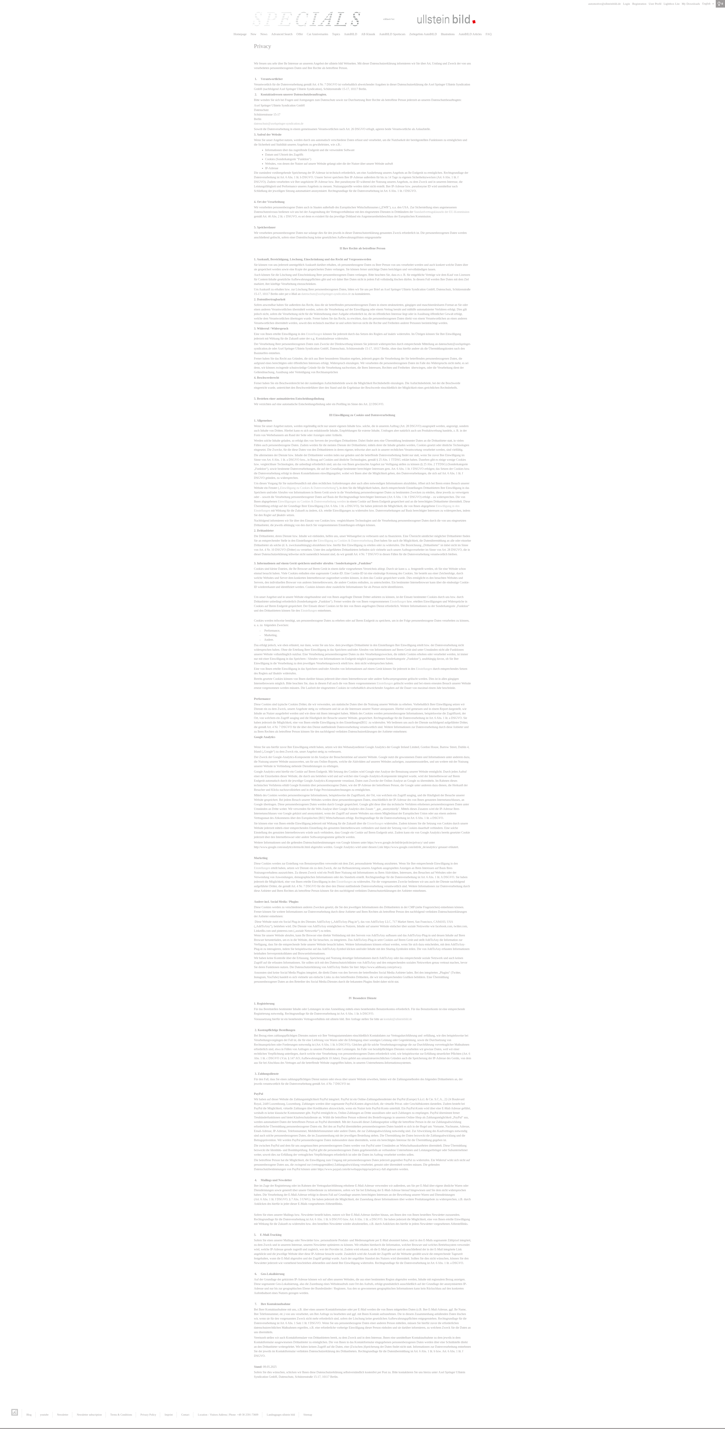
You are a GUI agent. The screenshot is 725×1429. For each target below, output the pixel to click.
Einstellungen (314, 334)
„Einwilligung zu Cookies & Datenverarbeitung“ (308, 487)
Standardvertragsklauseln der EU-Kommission (441, 211)
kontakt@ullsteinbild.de (398, 1019)
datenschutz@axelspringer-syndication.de (278, 123)
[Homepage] (362, 19)
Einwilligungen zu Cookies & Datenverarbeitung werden (312, 501)
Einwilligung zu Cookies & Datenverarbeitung (345, 540)
